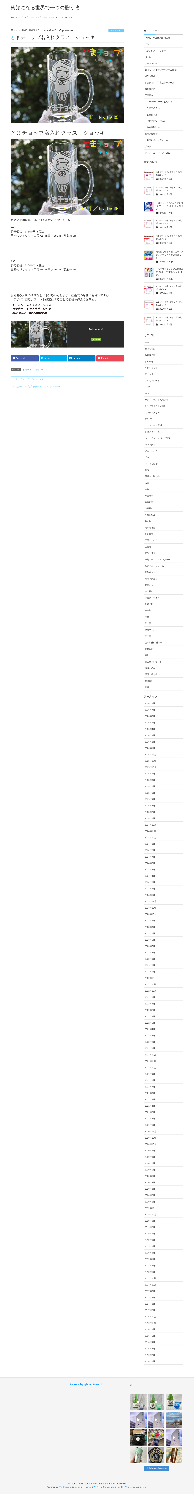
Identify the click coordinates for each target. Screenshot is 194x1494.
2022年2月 (150, 1042)
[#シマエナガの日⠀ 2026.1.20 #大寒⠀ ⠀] (174, 1420)
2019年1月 (150, 1259)
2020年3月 (150, 1189)
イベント (149, 387)
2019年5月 (150, 1246)
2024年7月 (150, 857)
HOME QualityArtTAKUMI (158, 38)
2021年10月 (150, 1067)
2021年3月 (150, 1112)
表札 (147, 655)
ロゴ (147, 470)
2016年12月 (150, 1316)
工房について (151, 540)
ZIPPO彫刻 (150, 349)
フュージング (151, 451)
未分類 (148, 610)
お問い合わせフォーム (157, 140)
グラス (148, 44)
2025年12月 (150, 754)
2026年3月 (150, 735)
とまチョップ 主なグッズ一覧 (159, 82)
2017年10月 (150, 1285)
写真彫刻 (149, 502)
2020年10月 (150, 1144)
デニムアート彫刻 (153, 425)
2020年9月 (150, 1150)
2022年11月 (150, 984)
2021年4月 (150, 1106)
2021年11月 (150, 1061)
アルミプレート (152, 380)
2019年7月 (150, 1233)
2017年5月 (150, 1297)
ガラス (148, 393)
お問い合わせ (151, 133)
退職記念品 (150, 668)
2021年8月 (150, 1080)
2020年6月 (150, 1169)
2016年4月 (150, 1342)
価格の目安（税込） (156, 121)
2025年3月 (150, 805)
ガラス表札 (150, 76)
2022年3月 (150, 1035)
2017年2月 (150, 1310)
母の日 (148, 623)
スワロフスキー (152, 412)
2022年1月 (150, 1048)
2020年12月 (150, 1131)
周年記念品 (150, 527)
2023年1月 (150, 971)
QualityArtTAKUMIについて (160, 101)
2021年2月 (150, 1118)
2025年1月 (150, 818)
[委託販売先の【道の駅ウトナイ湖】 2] (138, 1420)
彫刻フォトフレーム (154, 566)
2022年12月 (150, 978)
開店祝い (149, 681)
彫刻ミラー (150, 585)
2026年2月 (150, 742)
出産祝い (149, 508)
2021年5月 (150, 1099)
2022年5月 (150, 1023)
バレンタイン (151, 444)
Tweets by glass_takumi (86, 1384)
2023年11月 (150, 908)
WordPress (64, 1487)
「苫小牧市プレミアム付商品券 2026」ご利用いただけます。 (169, 272)
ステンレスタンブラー (155, 50)
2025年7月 (150, 786)
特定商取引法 (153, 127)
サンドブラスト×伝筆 (155, 406)
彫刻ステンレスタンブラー (157, 559)
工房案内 (149, 95)
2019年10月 (150, 1214)
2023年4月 (150, 952)
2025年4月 (150, 799)
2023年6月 (150, 940)
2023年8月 (150, 927)
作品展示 (149, 495)
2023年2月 (150, 965)
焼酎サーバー (151, 630)
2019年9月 (150, 1221)
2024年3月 (150, 882)
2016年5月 (150, 1336)
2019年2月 (150, 1253)
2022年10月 (150, 991)
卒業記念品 (150, 515)
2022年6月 (150, 1016)
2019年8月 (150, 1227)
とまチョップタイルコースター (31, 379)
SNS (147, 342)
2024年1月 (150, 895)
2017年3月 (150, 1304)
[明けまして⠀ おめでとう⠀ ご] (156, 1455)
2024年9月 (150, 844)
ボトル (148, 57)
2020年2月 (150, 1195)
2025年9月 (150, 773)
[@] (138, 1387)
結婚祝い (149, 649)
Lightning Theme (83, 1487)
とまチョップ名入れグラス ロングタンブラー (38, 386)
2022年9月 (150, 997)
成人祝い (149, 591)
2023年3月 (150, 959)
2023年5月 (150, 946)
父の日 (148, 636)
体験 (147, 489)
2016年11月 (150, 1323)
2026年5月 (150, 722)
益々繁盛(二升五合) (154, 642)
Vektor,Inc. (130, 1487)
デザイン (149, 419)
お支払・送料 (153, 114)
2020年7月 (150, 1163)
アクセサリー (151, 374)
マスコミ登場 (151, 463)
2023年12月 (150, 901)
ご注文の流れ (153, 108)
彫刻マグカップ (152, 578)
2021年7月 (150, 1086)
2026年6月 (150, 716)
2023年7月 (150, 933)
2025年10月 (150, 767)
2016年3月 (150, 1348)
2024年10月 (150, 837)
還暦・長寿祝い (152, 674)
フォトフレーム (152, 63)
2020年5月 (150, 1176)
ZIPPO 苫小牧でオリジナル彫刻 (161, 70)
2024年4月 (150, 876)
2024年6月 (150, 863)
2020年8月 (150, 1157)
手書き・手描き (152, 598)
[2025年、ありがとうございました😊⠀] (174, 1455)
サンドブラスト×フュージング (159, 400)
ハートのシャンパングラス (157, 438)
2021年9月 (150, 1074)
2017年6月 (150, 1291)
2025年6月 (150, 793)
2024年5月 (150, 869)
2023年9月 (150, 920)
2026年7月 (150, 710)
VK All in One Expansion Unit (108, 1487)
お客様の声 (150, 89)
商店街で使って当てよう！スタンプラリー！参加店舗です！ (169, 254)
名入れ (148, 521)
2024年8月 (150, 850)
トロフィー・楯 (152, 432)
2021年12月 (150, 1054)
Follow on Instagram (158, 1468)
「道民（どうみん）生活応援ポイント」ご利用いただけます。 (169, 206)
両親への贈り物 (152, 476)
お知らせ (149, 361)
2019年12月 (150, 1208)
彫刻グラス (40, 370)
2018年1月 (150, 1272)
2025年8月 (150, 780)
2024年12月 (150, 825)
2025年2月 (150, 812)
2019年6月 (150, 1240)
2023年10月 (150, 914)
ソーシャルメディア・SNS (157, 153)
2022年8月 (150, 1003)
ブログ (148, 146)
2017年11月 (150, 1278)
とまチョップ (116, 30)
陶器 (147, 687)
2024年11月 (150, 831)
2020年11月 (150, 1138)
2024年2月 (150, 888)
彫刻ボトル (150, 572)
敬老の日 (149, 604)
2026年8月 (150, 703)
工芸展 (148, 547)
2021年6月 (150, 1093)
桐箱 (147, 617)
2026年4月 (150, 729)
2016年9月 (150, 1329)
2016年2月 (150, 1355)
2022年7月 (150, 1010)
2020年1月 (150, 1202)
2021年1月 (150, 1125)
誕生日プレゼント (153, 661)
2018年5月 (150, 1265)
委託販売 (149, 534)
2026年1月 (150, 748)
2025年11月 (150, 761)
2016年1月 (150, 1361)
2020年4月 (150, 1182)
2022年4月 (150, 1029)
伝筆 (147, 483)
